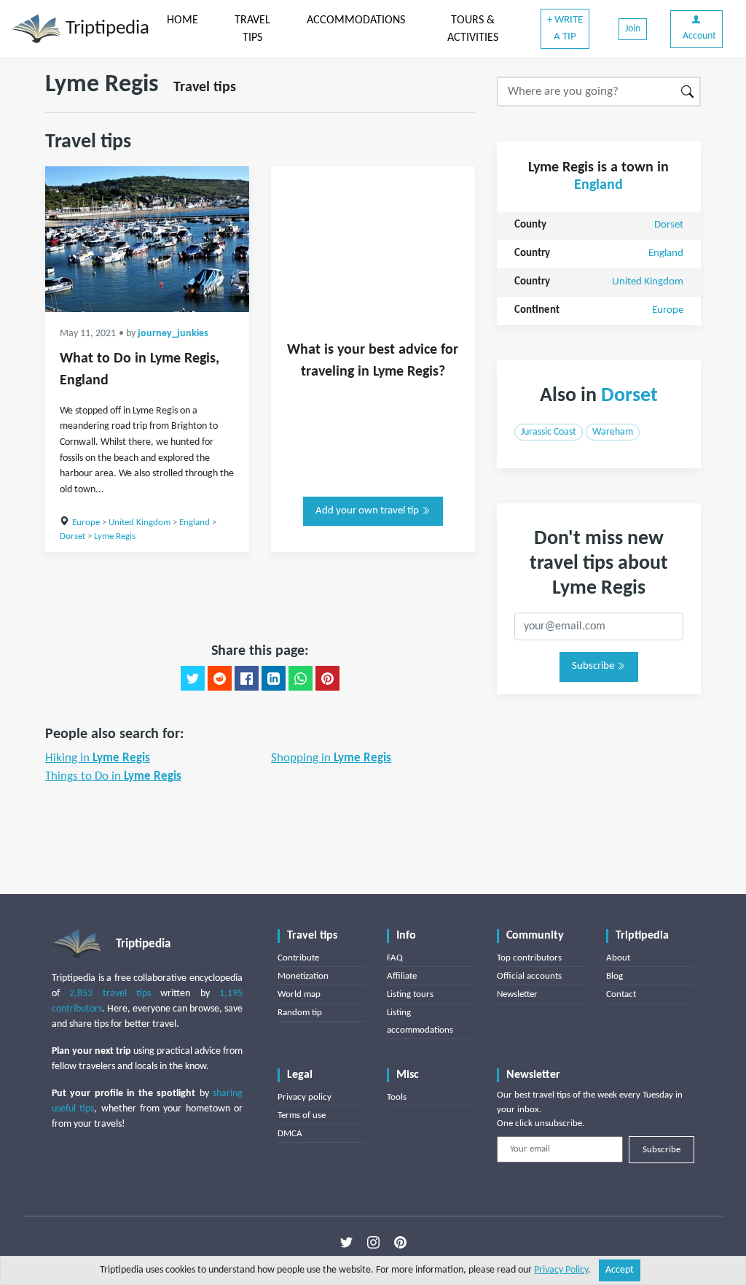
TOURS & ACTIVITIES (472, 29)
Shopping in (331, 758)
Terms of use (302, 1115)
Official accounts (529, 976)
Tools (397, 1097)
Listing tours (410, 994)
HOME (182, 20)
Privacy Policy (561, 1270)
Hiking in (97, 758)
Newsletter (517, 994)
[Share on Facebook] (247, 678)
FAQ (395, 958)
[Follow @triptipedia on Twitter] (346, 1242)
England (194, 522)
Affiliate (402, 976)
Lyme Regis (115, 536)
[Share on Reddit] (220, 678)
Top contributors (529, 958)
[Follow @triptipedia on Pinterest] (400, 1242)
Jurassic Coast (548, 432)
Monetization (303, 976)
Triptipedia (105, 29)
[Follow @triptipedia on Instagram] (373, 1242)
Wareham (612, 432)
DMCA (290, 1133)
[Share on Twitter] (193, 678)
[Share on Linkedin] (274, 678)
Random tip (300, 1012)
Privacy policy (304, 1097)
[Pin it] (327, 678)
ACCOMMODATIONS (356, 20)
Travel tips (204, 87)
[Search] (688, 91)
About (618, 958)
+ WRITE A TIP (565, 28)
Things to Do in (113, 776)
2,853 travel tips (110, 993)
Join (632, 29)
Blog (614, 976)
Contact (621, 994)
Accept (619, 1270)
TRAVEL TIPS (252, 29)
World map (299, 994)
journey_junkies (173, 333)
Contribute (298, 958)
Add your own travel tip (368, 510)
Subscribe (594, 666)
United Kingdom (139, 522)
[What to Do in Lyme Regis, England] (147, 239)
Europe (86, 522)
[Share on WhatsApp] (300, 678)
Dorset (72, 536)
